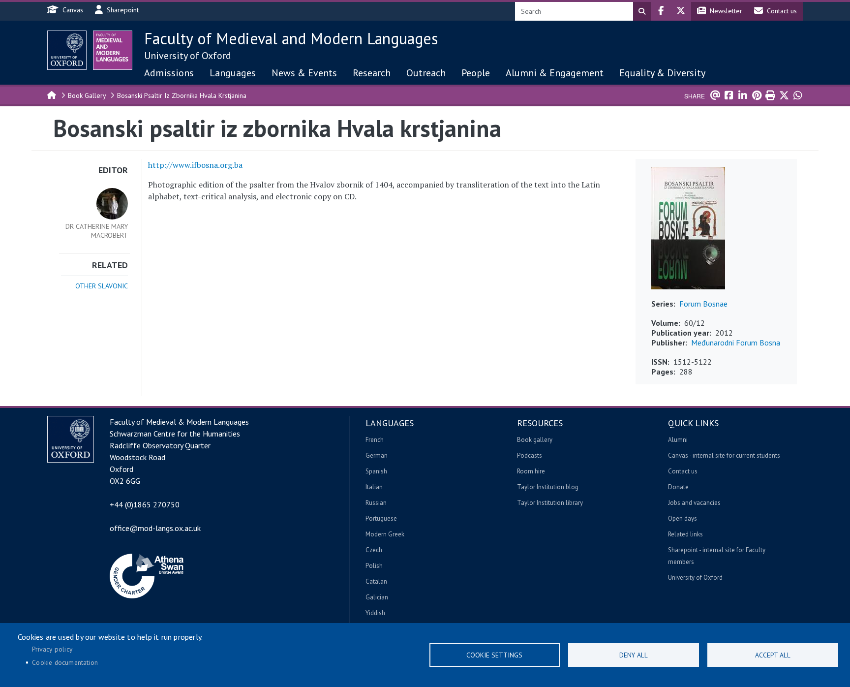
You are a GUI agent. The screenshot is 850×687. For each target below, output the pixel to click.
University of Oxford (187, 55)
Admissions (169, 72)
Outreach (426, 72)
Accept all (772, 655)
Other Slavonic (101, 285)
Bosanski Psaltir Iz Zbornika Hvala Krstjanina (181, 95)
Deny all (633, 655)
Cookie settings (494, 655)
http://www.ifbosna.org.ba (195, 164)
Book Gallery (87, 95)
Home (52, 94)
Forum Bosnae (703, 304)
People (475, 72)
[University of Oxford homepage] (67, 50)
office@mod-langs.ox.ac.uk (155, 528)
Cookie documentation (65, 662)
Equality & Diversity (662, 72)
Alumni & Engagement (555, 72)
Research (372, 72)
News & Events (304, 72)
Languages (233, 72)
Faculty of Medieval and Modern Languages (291, 38)
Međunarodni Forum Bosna (735, 342)
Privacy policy (52, 649)
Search (642, 11)
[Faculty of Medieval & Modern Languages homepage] (112, 50)
